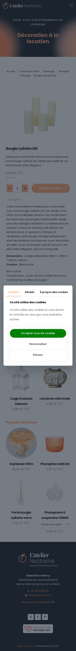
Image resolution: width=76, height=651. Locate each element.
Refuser (38, 355)
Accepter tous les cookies (38, 333)
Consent (13, 292)
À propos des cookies (54, 292)
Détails (29, 292)
